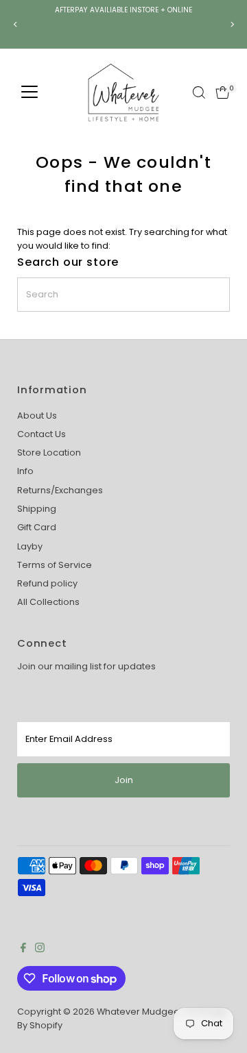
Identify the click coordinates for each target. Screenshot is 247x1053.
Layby (30, 546)
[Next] (231, 24)
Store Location (49, 452)
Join (124, 780)
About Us (37, 415)
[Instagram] (40, 949)
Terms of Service (54, 565)
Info (25, 471)
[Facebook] (23, 949)
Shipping (36, 509)
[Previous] (15, 24)
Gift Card (36, 527)
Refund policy (47, 583)
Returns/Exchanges (60, 490)
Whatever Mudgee (138, 1011)
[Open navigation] (29, 92)
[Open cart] (222, 92)
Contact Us (41, 434)
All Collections (48, 602)
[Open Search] (199, 92)
